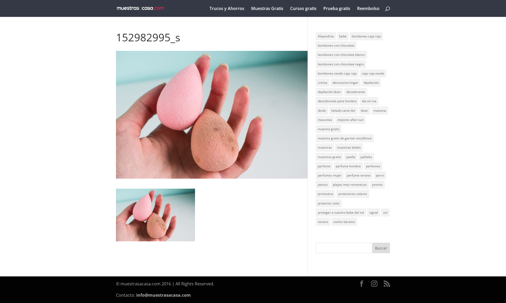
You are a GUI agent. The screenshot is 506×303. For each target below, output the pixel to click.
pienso (323, 184)
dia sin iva (369, 101)
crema (322, 82)
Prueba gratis (336, 9)
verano (323, 221)
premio (377, 184)
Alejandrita (326, 36)
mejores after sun (350, 120)
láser (364, 110)
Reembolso (368, 9)
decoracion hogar (345, 82)
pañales (366, 157)
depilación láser (329, 92)
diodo (322, 110)
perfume (324, 166)
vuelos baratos (344, 221)
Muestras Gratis (267, 9)
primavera (325, 194)
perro (380, 175)
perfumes (373, 166)
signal (373, 212)
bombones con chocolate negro (341, 64)
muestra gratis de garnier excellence (345, 138)
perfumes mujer (330, 175)
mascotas (325, 120)
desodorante (355, 92)
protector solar (329, 203)
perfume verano (359, 175)
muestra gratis (328, 129)
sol (385, 212)
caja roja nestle (373, 73)
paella (350, 157)
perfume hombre (348, 166)
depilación (371, 82)
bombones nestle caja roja (337, 73)
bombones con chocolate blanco (341, 54)
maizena (379, 110)
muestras (325, 147)
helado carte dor (343, 110)
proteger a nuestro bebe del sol (341, 212)
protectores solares (352, 194)
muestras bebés (349, 147)
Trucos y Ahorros (227, 9)
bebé (343, 36)
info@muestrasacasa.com (163, 295)
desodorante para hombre (337, 101)
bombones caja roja (366, 36)
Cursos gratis (303, 9)
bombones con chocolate (336, 45)
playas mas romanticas (350, 184)
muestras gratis (329, 157)
